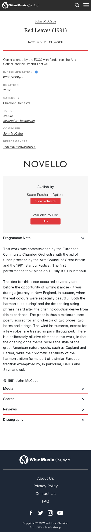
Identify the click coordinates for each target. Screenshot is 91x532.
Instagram (50, 513)
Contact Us (46, 493)
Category (11, 98)
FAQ (45, 501)
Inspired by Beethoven (18, 120)
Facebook (31, 513)
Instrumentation (18, 72)
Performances (15, 141)
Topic (7, 110)
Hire (45, 221)
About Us (45, 478)
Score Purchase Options (45, 195)
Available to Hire (45, 215)
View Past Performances (18, 146)
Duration (11, 85)
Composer (11, 128)
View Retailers (45, 201)
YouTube (60, 513)
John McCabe (45, 21)
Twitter (40, 513)
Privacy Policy (45, 486)
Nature (8, 116)
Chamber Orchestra (16, 103)
